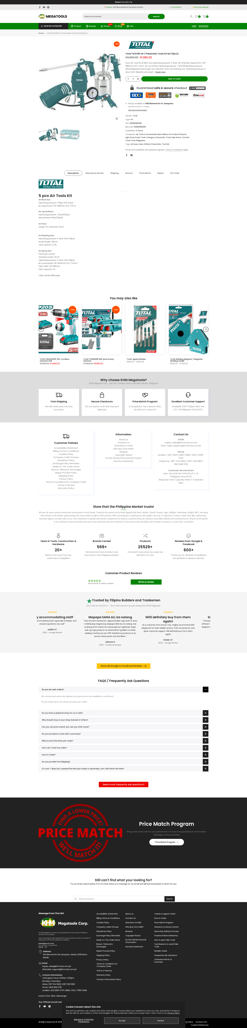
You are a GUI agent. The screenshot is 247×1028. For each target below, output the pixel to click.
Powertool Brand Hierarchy (166, 935)
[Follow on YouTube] (44, 7)
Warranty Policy (66, 488)
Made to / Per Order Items (66, 466)
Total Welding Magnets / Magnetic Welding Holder (186, 360)
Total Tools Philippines (135, 140)
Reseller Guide (160, 951)
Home (41, 33)
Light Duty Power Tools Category (140, 137)
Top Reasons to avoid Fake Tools (166, 945)
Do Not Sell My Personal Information (123, 458)
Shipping (114, 173)
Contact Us (123, 442)
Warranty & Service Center (166, 927)
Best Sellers (163, 134)
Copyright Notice (123, 454)
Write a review (146, 581)
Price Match (145, 173)
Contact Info (201, 1022)
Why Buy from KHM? (123, 448)
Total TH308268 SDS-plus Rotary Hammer (98, 360)
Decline (160, 1020)
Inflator (147, 144)
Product (77, 26)
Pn (132, 119)
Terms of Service (66, 485)
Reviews (123, 451)
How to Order (160, 918)
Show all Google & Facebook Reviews (121, 665)
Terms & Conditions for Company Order (66, 482)
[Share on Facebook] (126, 155)
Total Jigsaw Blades (136, 359)
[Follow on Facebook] (40, 7)
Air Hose (134, 144)
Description (73, 173)
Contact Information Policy (108, 979)
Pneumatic (156, 144)
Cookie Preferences (199, 1025)
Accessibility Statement (66, 448)
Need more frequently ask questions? (123, 784)
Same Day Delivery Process (166, 931)
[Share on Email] (131, 155)
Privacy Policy (173, 1013)
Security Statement (123, 461)
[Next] (205, 329)
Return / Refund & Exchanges (66, 469)
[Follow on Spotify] (48, 7)
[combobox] (115, 16)
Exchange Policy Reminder (66, 463)
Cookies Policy (66, 454)
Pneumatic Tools (163, 137)
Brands (92, 26)
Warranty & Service (95, 173)
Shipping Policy (66, 475)
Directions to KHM (123, 445)
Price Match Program (165, 842)
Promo (108, 25)
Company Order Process (66, 457)
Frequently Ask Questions (165, 955)
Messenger (62, 996)
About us (123, 439)
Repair (160, 173)
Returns (129, 173)
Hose (141, 144)
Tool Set (185, 137)
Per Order (174, 173)
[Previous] (41, 329)
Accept (122, 1020)
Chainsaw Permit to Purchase (163, 960)
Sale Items (176, 137)
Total (135, 115)
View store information (137, 110)
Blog (121, 25)
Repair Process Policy (66, 472)
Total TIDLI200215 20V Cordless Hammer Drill (54, 360)
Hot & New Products (177, 134)
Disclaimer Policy (66, 460)
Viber (53, 996)
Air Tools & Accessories (146, 134)
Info (132, 26)
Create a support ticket (164, 914)
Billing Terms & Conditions (66, 451)
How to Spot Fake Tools (164, 940)
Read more (160, 72)
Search (169, 899)
